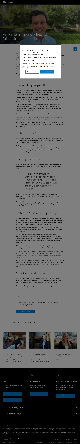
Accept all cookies (47, 71)
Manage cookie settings (32, 71)
